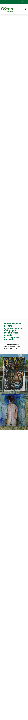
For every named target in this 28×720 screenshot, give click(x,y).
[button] (25, 9)
